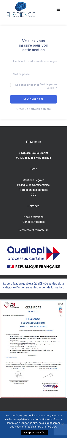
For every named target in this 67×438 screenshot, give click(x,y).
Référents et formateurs (34, 230)
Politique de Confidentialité (33, 185)
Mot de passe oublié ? (48, 86)
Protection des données (33, 189)
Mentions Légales (33, 180)
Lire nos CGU (49, 426)
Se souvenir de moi (27, 84)
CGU (33, 194)
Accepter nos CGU (34, 432)
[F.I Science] (21, 9)
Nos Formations (34, 217)
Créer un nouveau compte (33, 109)
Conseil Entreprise (34, 221)
